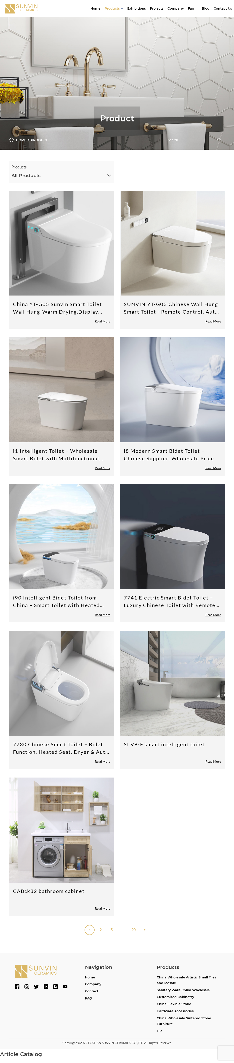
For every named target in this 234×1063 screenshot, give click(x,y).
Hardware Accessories (175, 1011)
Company (176, 8)
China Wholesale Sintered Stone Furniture (184, 1021)
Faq (191, 8)
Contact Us (223, 8)
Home (95, 8)
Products (112, 8)
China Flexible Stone (174, 1004)
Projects (156, 8)
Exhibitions (136, 8)
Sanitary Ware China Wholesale (183, 990)
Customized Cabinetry (175, 997)
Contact (91, 991)
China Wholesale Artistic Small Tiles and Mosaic (186, 980)
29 (133, 930)
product (39, 140)
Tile (159, 1031)
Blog (206, 8)
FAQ (88, 998)
